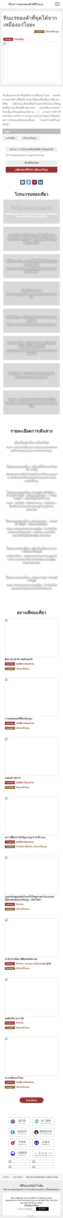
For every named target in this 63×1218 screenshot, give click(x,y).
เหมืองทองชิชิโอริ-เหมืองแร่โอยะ (31, 169)
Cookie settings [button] (24, 1208)
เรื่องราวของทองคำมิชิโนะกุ (25, 4)
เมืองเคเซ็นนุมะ (30, 138)
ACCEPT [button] (42, 1208)
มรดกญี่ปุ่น (10, 138)
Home (6, 1177)
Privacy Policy (31, 1205)
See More (31, 1100)
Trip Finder (18, 1177)
